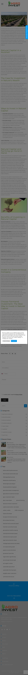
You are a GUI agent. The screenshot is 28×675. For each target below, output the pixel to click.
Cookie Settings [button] (6, 340)
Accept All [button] (14, 340)
